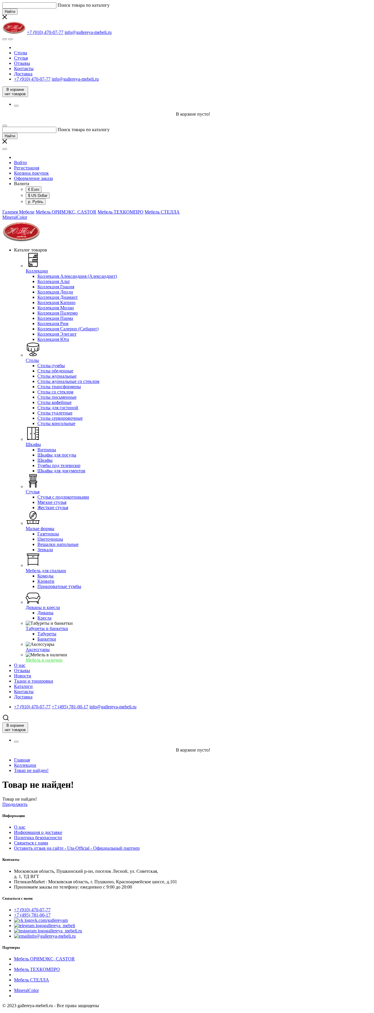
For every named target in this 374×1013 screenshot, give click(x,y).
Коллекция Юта (53, 339)
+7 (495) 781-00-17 (32, 915)
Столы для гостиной (57, 407)
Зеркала (45, 549)
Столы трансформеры (59, 386)
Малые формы (40, 528)
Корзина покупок (31, 173)
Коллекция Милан (55, 307)
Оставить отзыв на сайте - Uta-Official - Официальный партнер (77, 848)
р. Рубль (35, 202)
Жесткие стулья (52, 507)
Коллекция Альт (53, 281)
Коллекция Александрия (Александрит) (77, 276)
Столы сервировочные (60, 418)
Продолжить (14, 804)
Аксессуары (38, 649)
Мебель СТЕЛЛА (162, 211)
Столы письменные (57, 397)
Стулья (21, 57)
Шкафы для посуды (56, 454)
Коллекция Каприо (56, 302)
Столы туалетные (54, 412)
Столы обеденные (55, 370)
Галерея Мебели (18, 211)
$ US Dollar (37, 195)
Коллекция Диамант (57, 297)
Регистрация (26, 167)
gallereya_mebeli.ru (64, 930)
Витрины (46, 449)
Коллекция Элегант (57, 334)
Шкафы (33, 444)
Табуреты (46, 633)
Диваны (45, 612)
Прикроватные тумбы (59, 586)
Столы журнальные (57, 376)
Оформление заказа (33, 178)
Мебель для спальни (46, 570)
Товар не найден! (31, 770)
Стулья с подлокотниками (63, 497)
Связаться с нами (31, 842)
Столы (20, 52)
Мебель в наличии (44, 660)
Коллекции (37, 270)
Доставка (23, 73)
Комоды (45, 575)
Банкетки (46, 638)
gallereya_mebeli (59, 925)
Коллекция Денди (55, 291)
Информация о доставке (38, 832)
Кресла (44, 617)
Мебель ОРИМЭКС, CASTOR (66, 211)
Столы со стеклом (55, 391)
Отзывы (22, 63)
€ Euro (33, 189)
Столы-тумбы (51, 365)
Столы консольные (56, 423)
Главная (22, 759)
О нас (19, 827)
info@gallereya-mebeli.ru (52, 936)
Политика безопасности (38, 837)
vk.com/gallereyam (50, 920)
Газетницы (48, 533)
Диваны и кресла (43, 607)
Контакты (24, 68)
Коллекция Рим (52, 323)
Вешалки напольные (58, 544)
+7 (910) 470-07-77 (32, 909)
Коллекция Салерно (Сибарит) (67, 328)
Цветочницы (50, 539)
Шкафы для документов (61, 470)
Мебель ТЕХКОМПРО (120, 211)
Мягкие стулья (51, 502)
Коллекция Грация (55, 286)
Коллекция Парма (55, 318)
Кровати (45, 581)
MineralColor (14, 217)
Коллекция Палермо (57, 313)
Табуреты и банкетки (47, 628)
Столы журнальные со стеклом (68, 381)
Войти (20, 162)
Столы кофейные (54, 402)
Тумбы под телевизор (58, 465)
